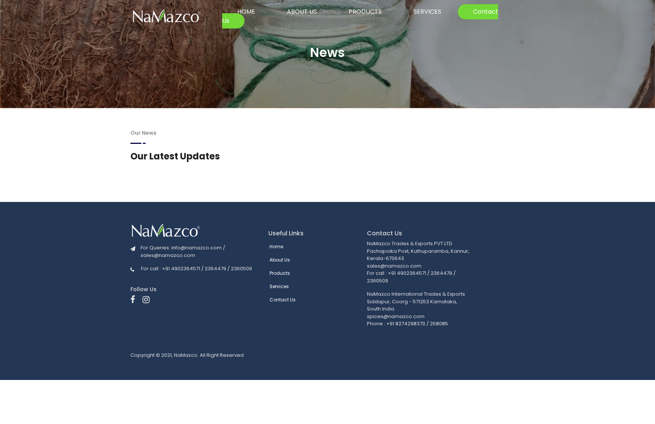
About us (302, 11)
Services (427, 11)
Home (246, 11)
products (365, 11)
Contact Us (283, 299)
